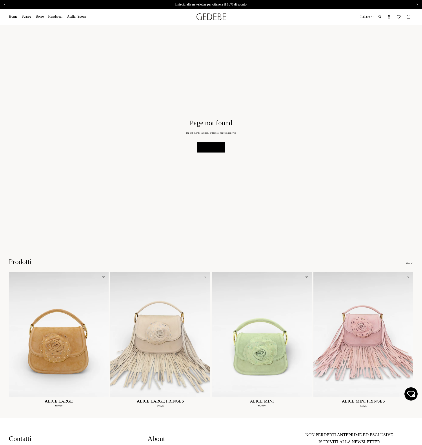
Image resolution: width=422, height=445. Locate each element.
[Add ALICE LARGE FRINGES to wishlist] (205, 277)
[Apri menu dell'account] (389, 17)
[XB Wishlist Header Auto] (399, 16)
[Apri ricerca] (380, 17)
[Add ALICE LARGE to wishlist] (103, 277)
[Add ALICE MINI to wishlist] (306, 277)
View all (409, 263)
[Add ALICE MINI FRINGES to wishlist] (408, 277)
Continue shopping (211, 147)
